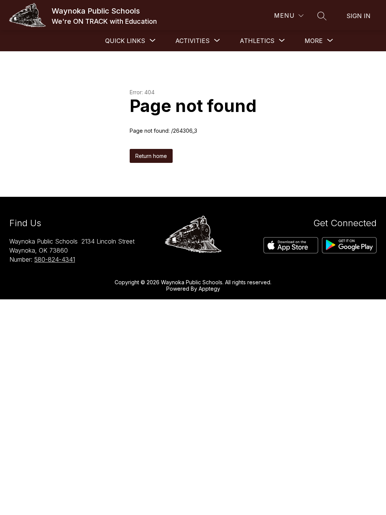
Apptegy (209, 288)
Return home (151, 156)
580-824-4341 (54, 259)
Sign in (358, 16)
